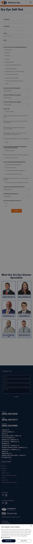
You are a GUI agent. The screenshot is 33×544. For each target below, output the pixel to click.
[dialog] (16, 534)
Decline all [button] (24, 540)
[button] (16, 538)
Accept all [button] (9, 540)
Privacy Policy (24, 536)
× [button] (31, 526)
